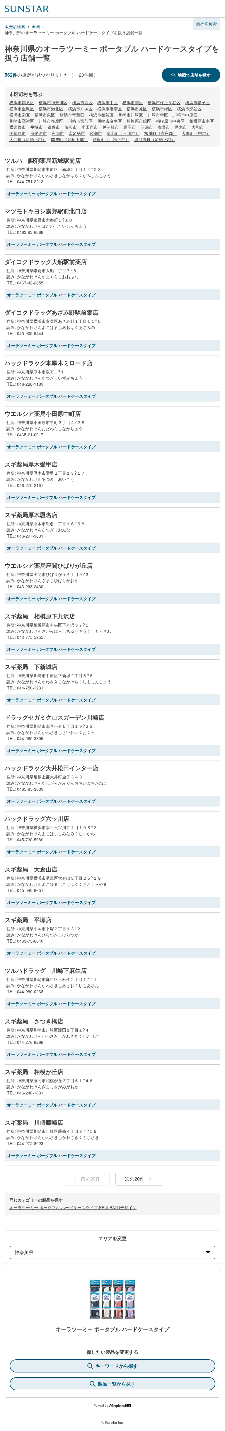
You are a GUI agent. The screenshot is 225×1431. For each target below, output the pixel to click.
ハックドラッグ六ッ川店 (37, 818)
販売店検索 (15, 26)
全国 (36, 26)
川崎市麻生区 (109, 121)
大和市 (198, 127)
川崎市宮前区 (80, 121)
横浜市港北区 (51, 108)
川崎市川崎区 (130, 115)
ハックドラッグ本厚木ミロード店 (49, 362)
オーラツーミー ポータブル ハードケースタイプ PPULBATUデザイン (73, 1207)
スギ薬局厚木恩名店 (31, 514)
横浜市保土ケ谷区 (164, 102)
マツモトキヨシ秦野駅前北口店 (46, 211)
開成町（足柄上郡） (69, 139)
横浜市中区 (107, 102)
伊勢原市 (17, 133)
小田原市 (89, 127)
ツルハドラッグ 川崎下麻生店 (46, 970)
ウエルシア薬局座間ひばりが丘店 (49, 565)
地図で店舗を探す (194, 75)
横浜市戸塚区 (80, 108)
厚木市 (181, 127)
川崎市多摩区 (51, 121)
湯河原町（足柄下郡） (154, 139)
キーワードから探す (117, 1366)
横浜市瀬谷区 (189, 108)
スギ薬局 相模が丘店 (34, 1071)
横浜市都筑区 (101, 115)
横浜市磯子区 (197, 102)
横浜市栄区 (19, 115)
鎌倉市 (53, 127)
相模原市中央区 (170, 121)
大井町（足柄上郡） (27, 139)
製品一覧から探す (116, 1383)
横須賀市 (17, 127)
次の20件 (134, 1178)
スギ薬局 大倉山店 (31, 869)
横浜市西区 (82, 102)
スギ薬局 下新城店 (31, 666)
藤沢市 (70, 127)
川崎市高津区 (21, 121)
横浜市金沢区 (21, 108)
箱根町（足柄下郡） (111, 139)
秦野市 (164, 127)
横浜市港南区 (109, 108)
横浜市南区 (132, 102)
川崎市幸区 (158, 115)
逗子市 (130, 127)
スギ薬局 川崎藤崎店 (34, 1122)
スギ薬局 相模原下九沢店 (40, 616)
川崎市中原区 (185, 115)
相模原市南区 (201, 121)
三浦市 (147, 127)
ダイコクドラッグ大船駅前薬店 (46, 261)
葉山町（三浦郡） (123, 133)
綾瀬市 (96, 133)
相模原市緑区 (139, 121)
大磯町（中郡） (196, 133)
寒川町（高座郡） (160, 133)
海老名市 (38, 133)
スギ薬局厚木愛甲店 (31, 464)
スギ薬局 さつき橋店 (34, 1021)
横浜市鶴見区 (21, 102)
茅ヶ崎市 (111, 127)
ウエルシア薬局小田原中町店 (43, 413)
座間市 (58, 133)
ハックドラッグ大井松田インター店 (51, 767)
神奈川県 (24, 1252)
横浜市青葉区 (72, 115)
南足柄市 (77, 133)
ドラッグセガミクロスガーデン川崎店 (54, 717)
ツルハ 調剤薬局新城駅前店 (43, 160)
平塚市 (36, 127)
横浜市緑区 (162, 108)
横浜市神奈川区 (53, 102)
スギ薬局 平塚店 (28, 919)
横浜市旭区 (137, 108)
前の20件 (90, 1178)
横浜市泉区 (45, 115)
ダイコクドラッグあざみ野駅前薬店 (51, 312)
